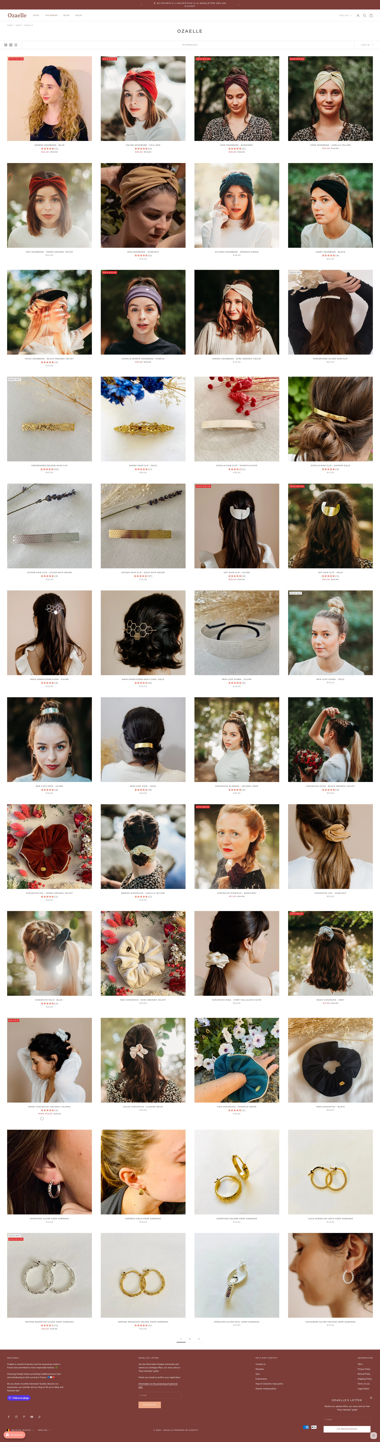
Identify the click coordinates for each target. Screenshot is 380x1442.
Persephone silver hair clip (330, 359)
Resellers (260, 1369)
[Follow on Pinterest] (24, 1416)
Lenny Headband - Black (330, 252)
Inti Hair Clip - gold (330, 573)
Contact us (261, 1364)
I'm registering (347, 1429)
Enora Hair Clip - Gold (143, 466)
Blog (66, 15)
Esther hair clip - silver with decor (49, 573)
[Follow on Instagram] (16, 1416)
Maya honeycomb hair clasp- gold (143, 679)
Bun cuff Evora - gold (330, 679)
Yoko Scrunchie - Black (330, 1107)
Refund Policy (364, 1374)
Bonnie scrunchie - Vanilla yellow (143, 893)
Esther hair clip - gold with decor (143, 573)
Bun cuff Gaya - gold (143, 786)
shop (36, 15)
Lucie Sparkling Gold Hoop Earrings (330, 1219)
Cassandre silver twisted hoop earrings (330, 1322)
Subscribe (150, 1404)
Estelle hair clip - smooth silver (236, 466)
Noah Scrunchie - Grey (330, 1000)
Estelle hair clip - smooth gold (330, 466)
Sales (78, 15)
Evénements (261, 1378)
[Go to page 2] (198, 1339)
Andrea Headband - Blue (49, 145)
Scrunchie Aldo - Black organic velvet (330, 786)
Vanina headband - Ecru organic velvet (236, 359)
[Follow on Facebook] (8, 1416)
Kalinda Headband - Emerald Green (237, 252)
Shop (18, 25)
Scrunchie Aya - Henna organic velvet (49, 893)
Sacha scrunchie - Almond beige (143, 1107)
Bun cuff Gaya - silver (49, 786)
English (344, 15)
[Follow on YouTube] (31, 1416)
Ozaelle (28, 25)
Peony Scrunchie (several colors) (49, 1107)
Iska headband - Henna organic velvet (49, 252)
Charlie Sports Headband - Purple (143, 359)
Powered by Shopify (186, 1430)
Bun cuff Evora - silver (236, 679)
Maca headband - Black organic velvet (49, 359)
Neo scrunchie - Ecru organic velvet (143, 1000)
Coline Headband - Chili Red (143, 145)
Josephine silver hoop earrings (49, 1219)
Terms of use (364, 1383)
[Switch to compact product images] (16, 45)
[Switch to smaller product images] (11, 45)
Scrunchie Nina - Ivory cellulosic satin (237, 1000)
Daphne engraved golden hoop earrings (143, 1322)
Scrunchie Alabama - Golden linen (236, 786)
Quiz (258, 1374)
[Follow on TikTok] (39, 1416)
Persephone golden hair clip (49, 466)
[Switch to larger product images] (5, 45)
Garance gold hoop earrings (143, 1219)
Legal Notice (363, 1388)
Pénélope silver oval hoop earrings (236, 1322)
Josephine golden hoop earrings (236, 1219)
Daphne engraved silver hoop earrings (49, 1322)
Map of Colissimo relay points (269, 1383)
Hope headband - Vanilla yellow (330, 145)
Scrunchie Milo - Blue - (49, 1000)
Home (10, 25)
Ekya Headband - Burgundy (236, 145)
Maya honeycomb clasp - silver (49, 679)
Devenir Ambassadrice (266, 1388)
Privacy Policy (364, 1369)
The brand (51, 15)
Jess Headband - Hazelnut (143, 252)
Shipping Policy (365, 1378)
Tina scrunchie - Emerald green (236, 1107)
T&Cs (360, 1364)
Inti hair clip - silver (237, 573)
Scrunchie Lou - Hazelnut (330, 893)
